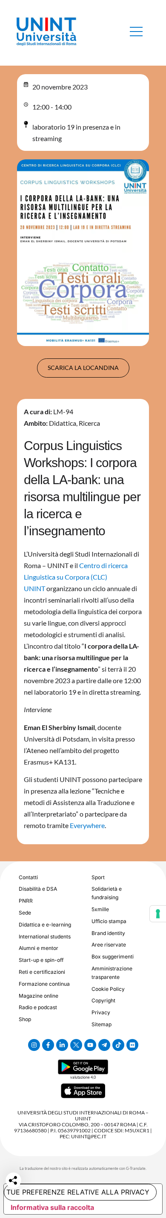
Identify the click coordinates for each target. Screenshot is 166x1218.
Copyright (103, 1000)
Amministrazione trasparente (112, 972)
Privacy (101, 1012)
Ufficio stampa (109, 921)
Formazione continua (44, 984)
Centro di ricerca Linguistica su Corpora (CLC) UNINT (76, 576)
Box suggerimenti (113, 956)
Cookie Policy (108, 989)
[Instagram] (34, 1045)
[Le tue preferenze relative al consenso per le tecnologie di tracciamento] (158, 914)
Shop (25, 1019)
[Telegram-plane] (104, 1045)
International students (45, 936)
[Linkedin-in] (62, 1045)
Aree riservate (109, 944)
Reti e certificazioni (42, 972)
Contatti (28, 877)
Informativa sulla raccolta (52, 1207)
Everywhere (87, 825)
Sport (98, 877)
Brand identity (108, 933)
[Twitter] (76, 1045)
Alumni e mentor (38, 948)
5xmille (100, 909)
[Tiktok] (118, 1045)
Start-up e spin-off (41, 960)
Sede (25, 912)
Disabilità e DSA (38, 889)
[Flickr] (132, 1045)
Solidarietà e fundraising (107, 893)
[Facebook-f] (48, 1045)
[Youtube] (90, 1045)
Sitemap (102, 1024)
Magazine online (38, 996)
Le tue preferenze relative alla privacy (76, 1192)
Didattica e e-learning (45, 924)
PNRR (26, 901)
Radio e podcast (38, 1007)
